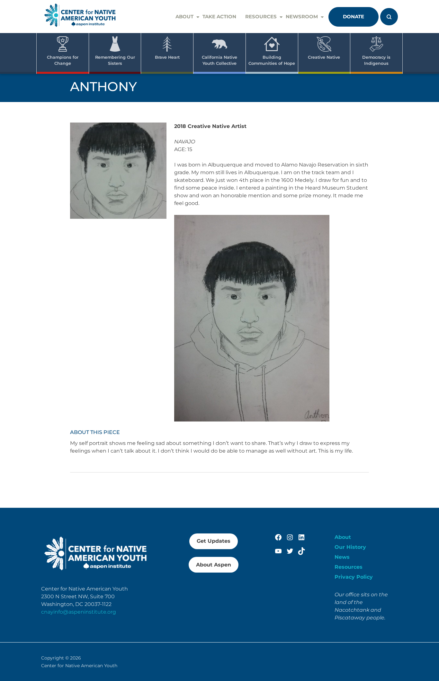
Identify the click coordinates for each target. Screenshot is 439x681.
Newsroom (302, 16)
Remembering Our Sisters (115, 60)
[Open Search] (389, 16)
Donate (353, 16)
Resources (261, 16)
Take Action (219, 16)
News (342, 557)
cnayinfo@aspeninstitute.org (78, 612)
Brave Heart (167, 57)
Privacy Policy (354, 577)
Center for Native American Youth (79, 665)
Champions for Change (62, 60)
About (184, 16)
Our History (350, 547)
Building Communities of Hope (271, 60)
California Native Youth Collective (219, 60)
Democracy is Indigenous (376, 60)
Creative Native (324, 57)
